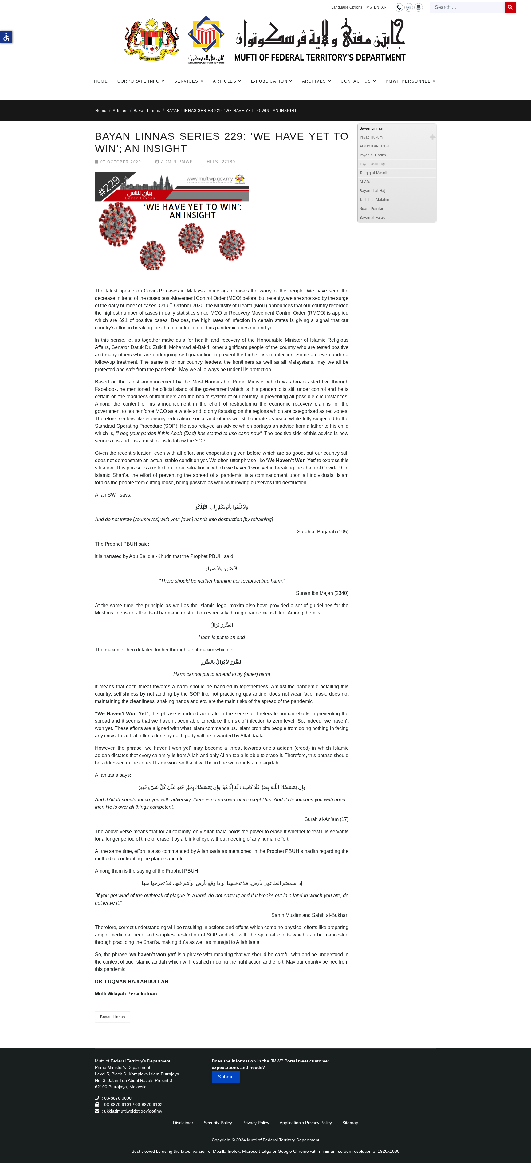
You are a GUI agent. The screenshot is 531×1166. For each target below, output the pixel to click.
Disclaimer (183, 1122)
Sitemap (350, 1122)
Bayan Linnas (112, 1017)
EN (376, 7)
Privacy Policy (255, 1122)
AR (384, 7)
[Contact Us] (399, 7)
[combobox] (467, 7)
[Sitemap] (418, 7)
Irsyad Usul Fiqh (373, 164)
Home (101, 81)
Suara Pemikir (371, 208)
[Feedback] (409, 7)
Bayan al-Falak (372, 217)
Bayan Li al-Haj (372, 191)
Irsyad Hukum (371, 137)
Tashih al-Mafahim (375, 200)
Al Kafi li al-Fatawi (374, 146)
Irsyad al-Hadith (373, 155)
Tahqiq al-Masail (373, 173)
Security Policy (218, 1122)
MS (369, 7)
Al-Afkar (366, 182)
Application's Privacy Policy (306, 1122)
